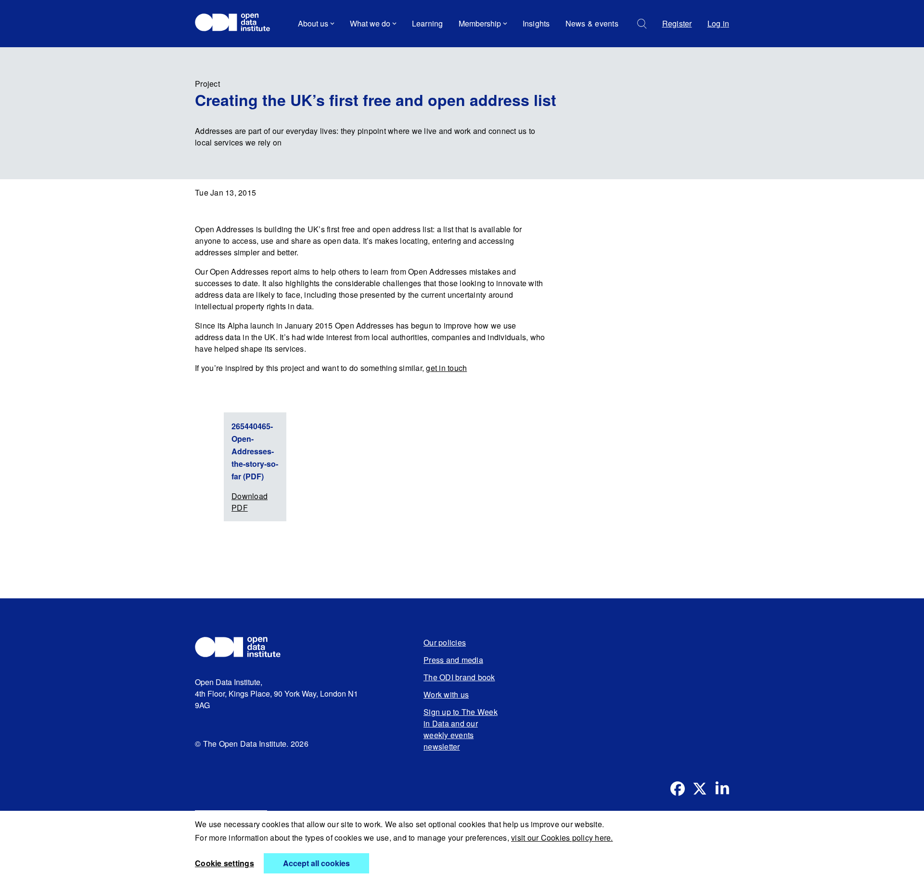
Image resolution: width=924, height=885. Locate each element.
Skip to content (227, 50)
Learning (427, 23)
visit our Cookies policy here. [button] (562, 837)
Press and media (453, 659)
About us (313, 23)
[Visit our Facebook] (677, 788)
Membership (480, 23)
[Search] (642, 24)
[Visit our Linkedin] (722, 788)
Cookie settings (224, 863)
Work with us (446, 694)
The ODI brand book (459, 677)
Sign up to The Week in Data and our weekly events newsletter (461, 729)
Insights (536, 23)
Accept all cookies (316, 863)
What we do (370, 23)
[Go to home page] (237, 23)
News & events (591, 23)
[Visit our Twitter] (700, 788)
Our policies (445, 642)
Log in (718, 23)
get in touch (446, 367)
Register (677, 23)
